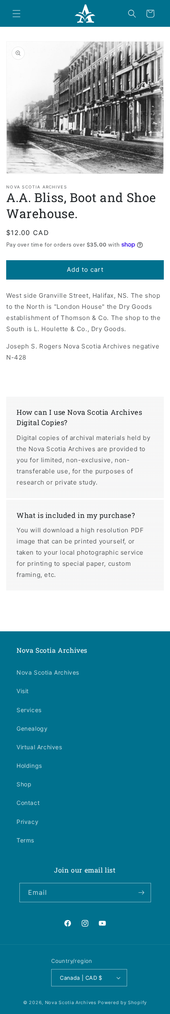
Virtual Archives (39, 747)
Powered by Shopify (122, 1002)
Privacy (27, 821)
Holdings (29, 765)
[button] (16, 14)
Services (29, 709)
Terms (25, 840)
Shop (24, 784)
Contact (28, 802)
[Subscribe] (141, 892)
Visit (23, 690)
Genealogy (32, 728)
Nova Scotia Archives (48, 672)
